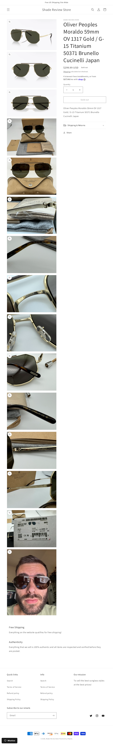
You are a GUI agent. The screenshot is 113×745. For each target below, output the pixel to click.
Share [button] (69, 132)
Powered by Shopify (65, 739)
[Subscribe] (53, 715)
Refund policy (13, 693)
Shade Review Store (52, 739)
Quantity (66, 84)
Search (10, 680)
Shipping (66, 72)
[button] (8, 10)
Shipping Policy (14, 699)
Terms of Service (14, 687)
